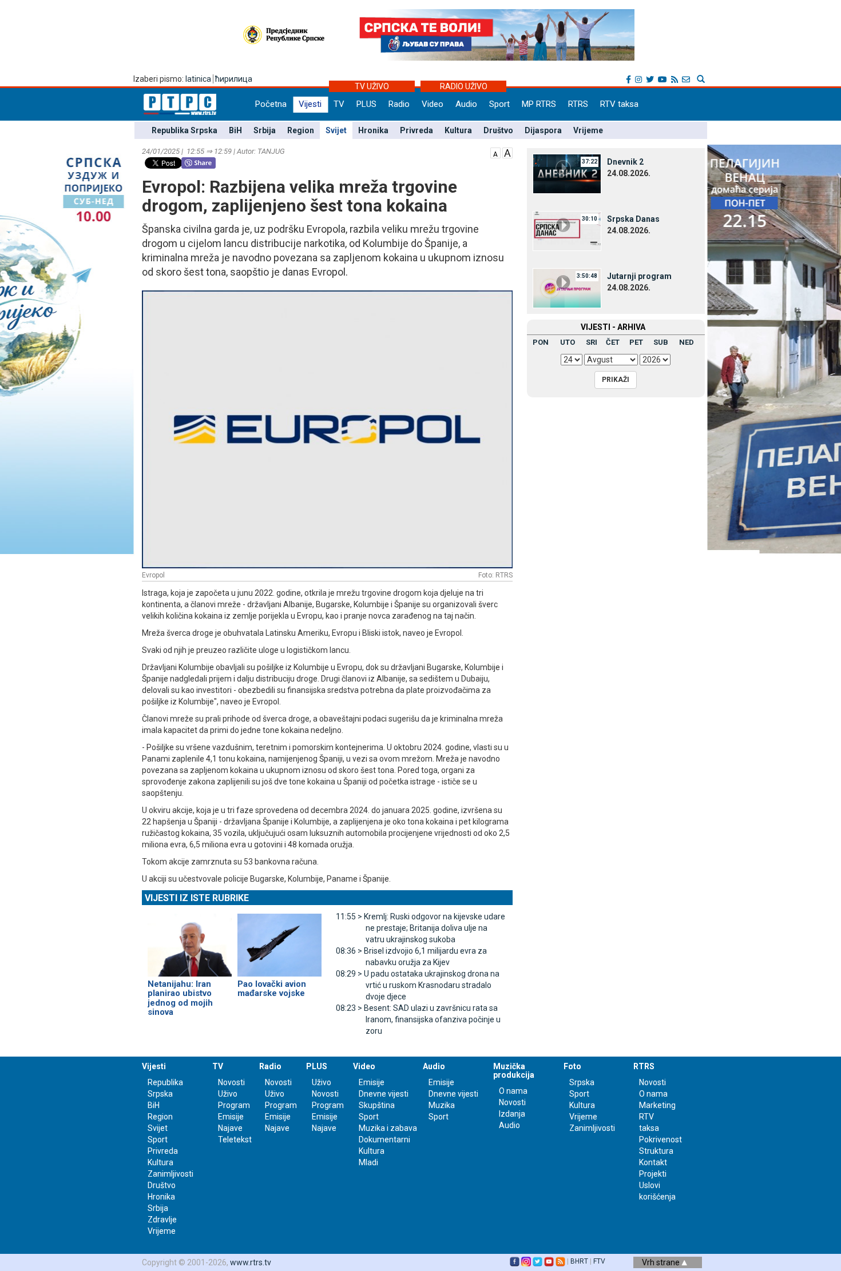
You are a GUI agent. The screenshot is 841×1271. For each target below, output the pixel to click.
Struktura (656, 1151)
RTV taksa (619, 104)
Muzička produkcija (513, 1070)
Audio (466, 104)
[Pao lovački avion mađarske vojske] (279, 940)
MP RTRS (539, 104)
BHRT (579, 1261)
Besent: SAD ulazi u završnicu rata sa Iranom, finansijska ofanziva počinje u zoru (418, 1019)
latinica (198, 78)
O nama (513, 1090)
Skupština (377, 1105)
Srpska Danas (633, 219)
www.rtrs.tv (250, 1262)
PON (541, 342)
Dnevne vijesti (383, 1093)
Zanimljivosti (170, 1173)
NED (686, 342)
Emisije (231, 1116)
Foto (572, 1066)
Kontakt (653, 1162)
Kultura (458, 130)
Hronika (373, 130)
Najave (230, 1128)
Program (234, 1105)
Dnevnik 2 (625, 161)
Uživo (227, 1093)
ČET (613, 342)
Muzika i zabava (388, 1128)
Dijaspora (543, 130)
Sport (499, 104)
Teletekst (235, 1139)
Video (432, 104)
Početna (271, 104)
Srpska (581, 1082)
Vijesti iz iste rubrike (197, 898)
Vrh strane (661, 1262)
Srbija (264, 130)
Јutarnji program (639, 276)
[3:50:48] (567, 287)
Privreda (416, 130)
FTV (599, 1261)
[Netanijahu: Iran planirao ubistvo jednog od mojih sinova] (190, 940)
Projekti (653, 1173)
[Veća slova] (507, 152)
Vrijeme (588, 130)
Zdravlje (162, 1219)
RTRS (578, 104)
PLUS (366, 104)
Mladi (368, 1162)
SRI (591, 342)
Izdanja (512, 1113)
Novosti (231, 1082)
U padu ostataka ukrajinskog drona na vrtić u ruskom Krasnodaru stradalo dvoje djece (417, 985)
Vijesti (310, 104)
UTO (567, 342)
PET (636, 342)
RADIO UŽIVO (463, 86)
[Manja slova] (495, 152)
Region (300, 130)
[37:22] (567, 173)
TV (339, 104)
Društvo (498, 130)
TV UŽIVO (372, 86)
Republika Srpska (184, 130)
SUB (660, 342)
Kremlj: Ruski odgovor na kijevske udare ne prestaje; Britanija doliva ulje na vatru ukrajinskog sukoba (420, 928)
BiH (235, 130)
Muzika (442, 1105)
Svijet (336, 130)
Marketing (657, 1105)
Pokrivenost (660, 1139)
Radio (399, 104)
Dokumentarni (384, 1139)
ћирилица (233, 78)
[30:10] (567, 230)
